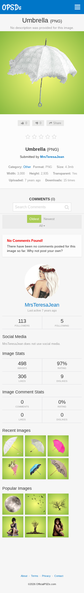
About (24, 575)
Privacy (46, 575)
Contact (58, 575)
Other (27, 167)
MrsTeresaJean (52, 157)
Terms (34, 575)
